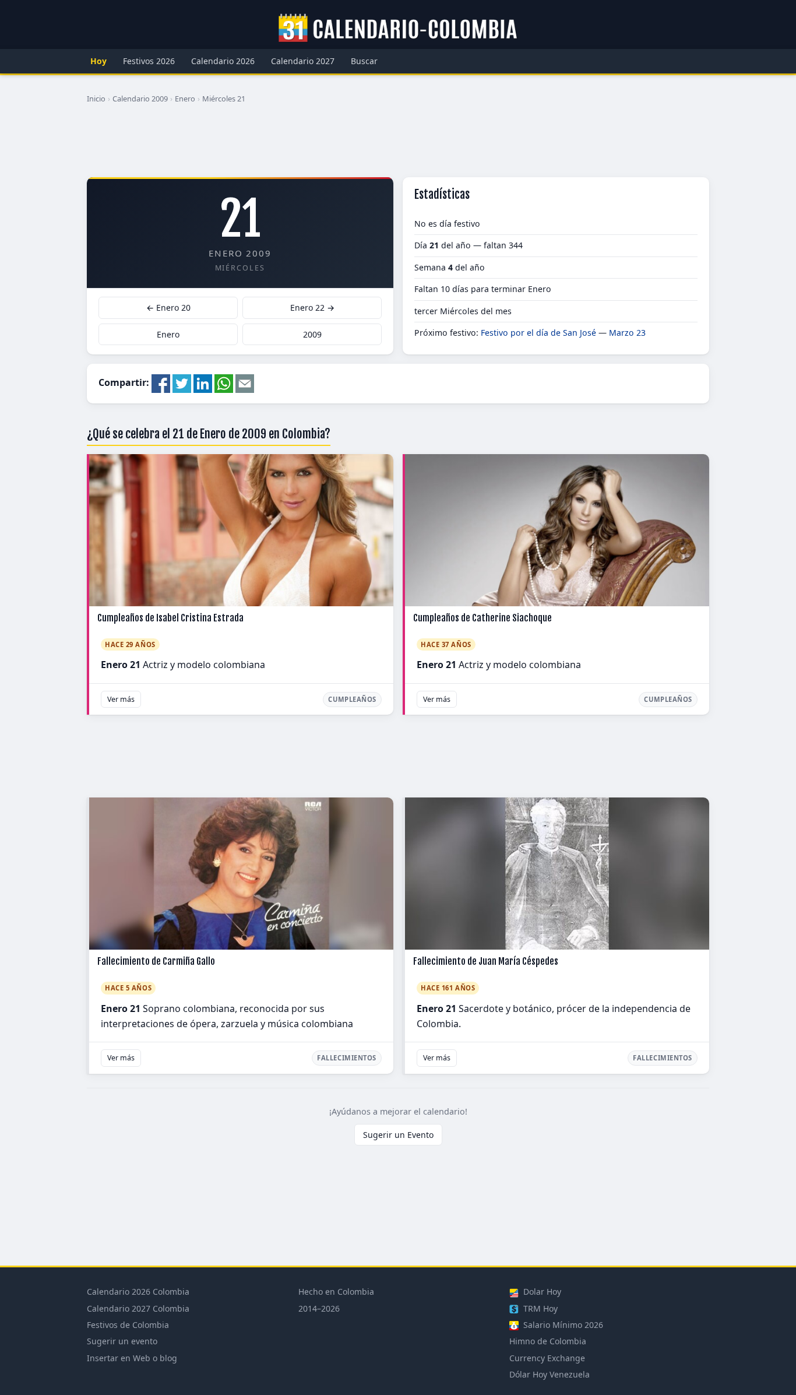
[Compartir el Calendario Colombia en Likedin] (202, 382)
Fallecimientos (346, 1057)
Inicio (96, 98)
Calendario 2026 (223, 60)
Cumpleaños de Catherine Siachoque (482, 618)
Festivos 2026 (149, 60)
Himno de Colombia (547, 1341)
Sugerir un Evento (398, 1134)
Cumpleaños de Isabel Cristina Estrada (170, 618)
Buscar (364, 60)
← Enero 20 (168, 307)
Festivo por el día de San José (538, 332)
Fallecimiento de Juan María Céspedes (485, 961)
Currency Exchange (547, 1358)
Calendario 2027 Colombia (138, 1308)
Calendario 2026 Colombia (138, 1291)
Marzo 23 (627, 332)
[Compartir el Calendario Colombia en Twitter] (181, 382)
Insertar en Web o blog (132, 1358)
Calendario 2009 (140, 98)
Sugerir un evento (122, 1341)
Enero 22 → (312, 307)
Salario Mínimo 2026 (562, 1324)
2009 (312, 334)
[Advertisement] (398, 145)
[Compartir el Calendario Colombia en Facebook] (161, 382)
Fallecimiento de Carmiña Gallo (156, 961)
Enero (185, 98)
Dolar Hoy (541, 1291)
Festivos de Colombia (128, 1324)
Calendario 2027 (302, 60)
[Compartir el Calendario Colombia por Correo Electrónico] (244, 382)
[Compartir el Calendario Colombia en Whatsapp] (223, 382)
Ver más (121, 699)
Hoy (98, 60)
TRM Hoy (539, 1308)
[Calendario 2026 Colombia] (398, 28)
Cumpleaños (352, 699)
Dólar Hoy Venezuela (549, 1374)
